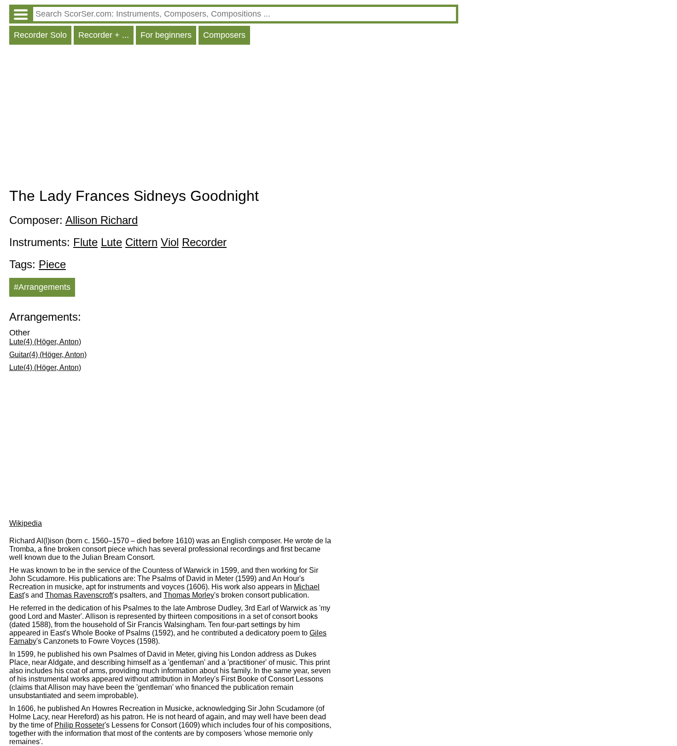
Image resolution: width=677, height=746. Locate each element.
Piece (52, 264)
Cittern (141, 242)
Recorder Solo (40, 35)
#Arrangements (42, 287)
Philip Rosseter (79, 725)
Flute (85, 242)
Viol (170, 242)
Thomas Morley (188, 595)
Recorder (204, 242)
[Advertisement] (233, 118)
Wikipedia (25, 523)
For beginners (166, 35)
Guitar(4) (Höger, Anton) (48, 354)
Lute (111, 242)
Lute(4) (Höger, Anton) (45, 342)
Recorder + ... (103, 35)
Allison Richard (101, 220)
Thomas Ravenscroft (79, 595)
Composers (224, 35)
